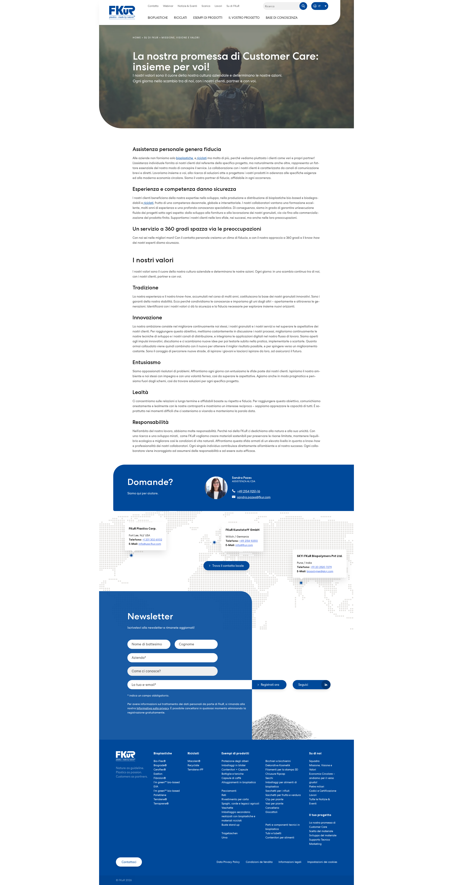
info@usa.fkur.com (150, 544)
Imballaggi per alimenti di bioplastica (281, 784)
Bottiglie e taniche (232, 774)
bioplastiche (185, 158)
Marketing (315, 844)
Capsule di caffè (231, 778)
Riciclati (180, 18)
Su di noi (315, 753)
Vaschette (227, 808)
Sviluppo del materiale (322, 835)
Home (137, 37)
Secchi (269, 778)
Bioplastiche (158, 18)
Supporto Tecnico (319, 839)
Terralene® (160, 799)
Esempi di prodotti (207, 18)
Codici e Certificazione (322, 791)
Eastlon (158, 774)
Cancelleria (272, 808)
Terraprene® (161, 803)
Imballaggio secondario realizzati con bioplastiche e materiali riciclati (238, 816)
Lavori (218, 6)
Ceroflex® (160, 769)
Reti (224, 795)
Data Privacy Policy (228, 862)
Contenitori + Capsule (235, 769)
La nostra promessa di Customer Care (322, 825)
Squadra (314, 761)
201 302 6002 (153, 539)
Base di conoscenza (281, 18)
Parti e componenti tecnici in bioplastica (282, 827)
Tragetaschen (230, 833)
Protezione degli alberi (235, 761)
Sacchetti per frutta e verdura (283, 795)
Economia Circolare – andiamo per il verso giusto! (322, 778)
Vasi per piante (274, 803)
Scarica (206, 6)
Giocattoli (271, 812)
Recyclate (193, 765)
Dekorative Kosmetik (277, 765)
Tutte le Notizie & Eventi (319, 801)
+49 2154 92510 (248, 541)
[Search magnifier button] (303, 6)
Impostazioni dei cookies (322, 862)
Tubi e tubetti (273, 833)
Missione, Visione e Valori (320, 767)
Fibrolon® (160, 778)
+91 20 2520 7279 (321, 567)
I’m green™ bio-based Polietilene (167, 793)
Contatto (153, 6)
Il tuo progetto (320, 815)
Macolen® (194, 761)
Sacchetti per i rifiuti (277, 791)
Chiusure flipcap (275, 774)
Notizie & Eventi (187, 6)
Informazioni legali (290, 862)
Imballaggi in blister (234, 765)
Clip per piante (274, 799)
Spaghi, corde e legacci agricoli (240, 803)
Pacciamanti (229, 791)
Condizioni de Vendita (259, 862)
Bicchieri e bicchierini (278, 761)
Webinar (168, 6)
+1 (143, 539)
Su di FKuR (232, 6)
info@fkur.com (244, 545)
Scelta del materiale (321, 831)
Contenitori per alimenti (279, 837)
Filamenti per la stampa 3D (281, 769)
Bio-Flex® (160, 761)
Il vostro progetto (244, 18)
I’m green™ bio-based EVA (167, 784)
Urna (224, 837)
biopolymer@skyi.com (320, 571)
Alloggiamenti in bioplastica (239, 782)
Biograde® (160, 765)
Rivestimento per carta (235, 799)
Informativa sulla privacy (153, 708)
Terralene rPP (195, 769)
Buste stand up (230, 825)
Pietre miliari (316, 786)
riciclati (201, 158)
